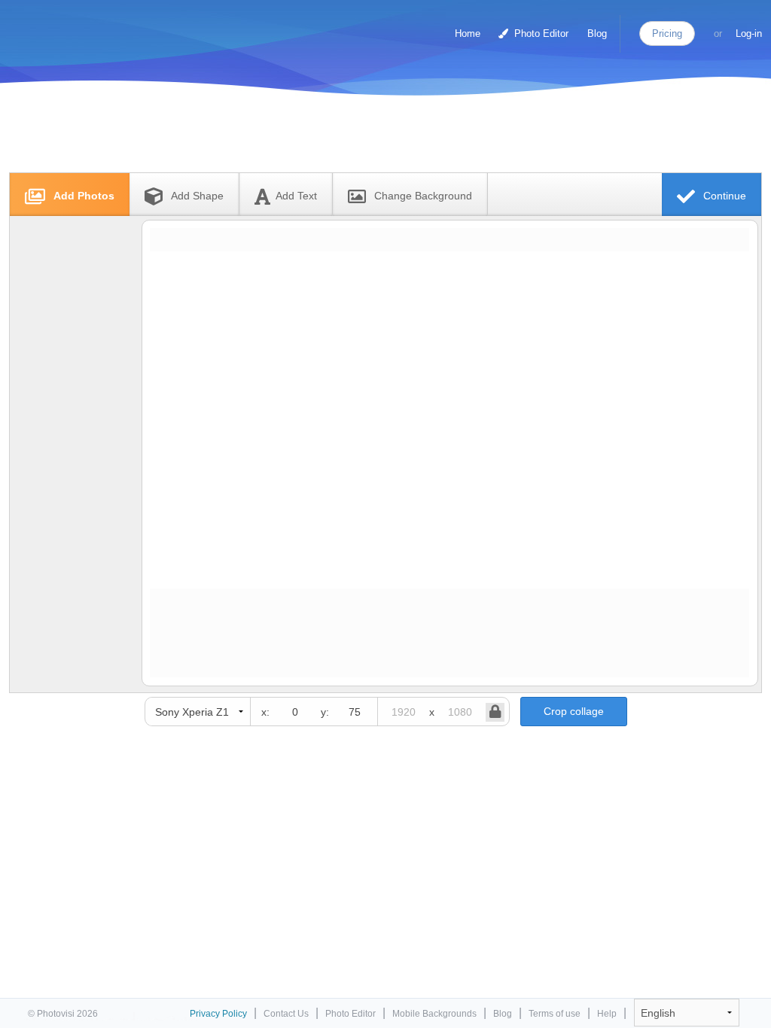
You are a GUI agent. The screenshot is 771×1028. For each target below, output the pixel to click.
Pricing (667, 33)
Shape (197, 196)
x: (265, 712)
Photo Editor (539, 33)
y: (325, 712)
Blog (597, 33)
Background (423, 196)
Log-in (749, 33)
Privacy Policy (218, 1013)
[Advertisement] (370, 137)
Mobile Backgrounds (434, 1013)
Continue (723, 196)
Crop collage (574, 711)
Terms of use (555, 1013)
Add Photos (82, 196)
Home (467, 33)
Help (607, 1013)
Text (296, 196)
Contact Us (286, 1013)
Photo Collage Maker (74, 26)
